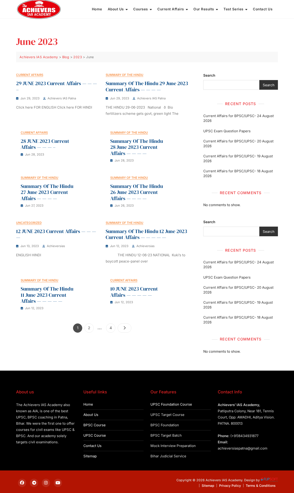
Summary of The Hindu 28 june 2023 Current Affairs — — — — (136, 147)
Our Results (203, 9)
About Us (116, 9)
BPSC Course (94, 425)
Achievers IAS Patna (62, 98)
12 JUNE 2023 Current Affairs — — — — (56, 234)
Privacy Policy (230, 485)
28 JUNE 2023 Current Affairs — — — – (45, 144)
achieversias (56, 246)
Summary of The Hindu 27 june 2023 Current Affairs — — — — (47, 192)
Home (97, 9)
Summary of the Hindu (124, 75)
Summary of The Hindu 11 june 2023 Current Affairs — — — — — (47, 294)
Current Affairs (170, 9)
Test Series (233, 9)
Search (209, 75)
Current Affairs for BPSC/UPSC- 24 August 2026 (238, 118)
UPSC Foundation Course (171, 404)
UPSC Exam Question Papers (227, 131)
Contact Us (262, 9)
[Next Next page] (124, 328)
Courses (140, 9)
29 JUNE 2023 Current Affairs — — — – (56, 86)
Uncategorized (29, 223)
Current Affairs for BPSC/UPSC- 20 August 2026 (238, 143)
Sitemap (90, 456)
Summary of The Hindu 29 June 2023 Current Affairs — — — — (147, 86)
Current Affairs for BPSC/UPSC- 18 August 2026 (238, 173)
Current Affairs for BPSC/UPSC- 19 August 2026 (238, 158)
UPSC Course (94, 435)
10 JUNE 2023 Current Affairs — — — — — (134, 291)
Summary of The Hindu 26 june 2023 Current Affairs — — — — (136, 192)
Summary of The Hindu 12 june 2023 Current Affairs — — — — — (146, 234)
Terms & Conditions (261, 485)
